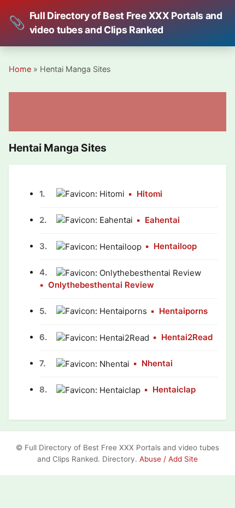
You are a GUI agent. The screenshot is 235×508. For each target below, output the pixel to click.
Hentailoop (175, 246)
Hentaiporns (183, 311)
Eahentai (162, 220)
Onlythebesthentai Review (101, 285)
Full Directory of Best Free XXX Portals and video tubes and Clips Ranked (115, 22)
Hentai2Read (187, 337)
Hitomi (149, 194)
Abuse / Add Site (168, 459)
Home (20, 69)
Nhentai (157, 363)
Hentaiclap (174, 389)
